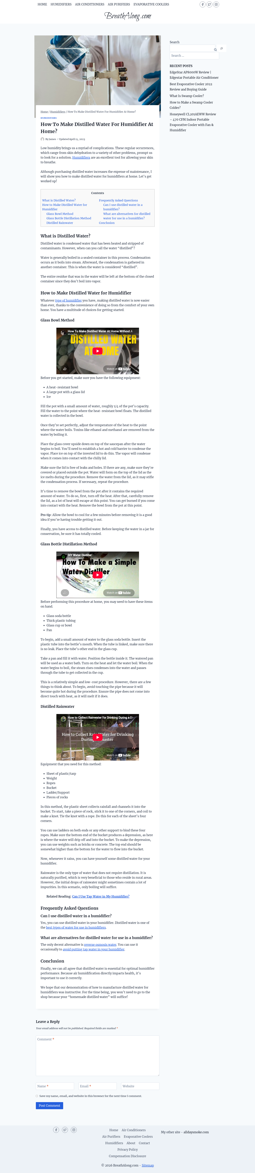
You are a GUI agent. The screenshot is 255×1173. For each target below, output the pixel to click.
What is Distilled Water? (59, 200)
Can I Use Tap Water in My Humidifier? (100, 896)
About (131, 1143)
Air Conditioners (89, 4)
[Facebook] (203, 4)
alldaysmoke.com (196, 1132)
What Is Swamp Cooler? (187, 96)
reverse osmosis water (100, 944)
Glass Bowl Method (59, 214)
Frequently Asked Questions (118, 200)
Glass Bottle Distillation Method (68, 218)
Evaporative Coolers (151, 4)
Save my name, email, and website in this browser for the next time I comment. (90, 1096)
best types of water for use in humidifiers (76, 927)
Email (85, 1086)
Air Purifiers (119, 4)
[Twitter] (209, 4)
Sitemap (148, 1165)
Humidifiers (61, 4)
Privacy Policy (127, 1149)
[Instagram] (216, 4)
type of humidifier (68, 300)
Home (42, 4)
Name (43, 1086)
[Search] (221, 48)
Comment (45, 1039)
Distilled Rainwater (59, 223)
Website (128, 1086)
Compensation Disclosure (127, 1156)
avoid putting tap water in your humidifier (93, 949)
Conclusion (107, 223)
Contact (144, 1143)
